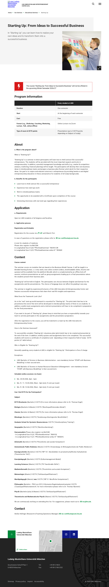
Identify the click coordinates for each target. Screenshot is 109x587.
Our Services (18, 12)
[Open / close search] (93, 4)
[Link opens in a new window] (39, 541)
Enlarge (99, 68)
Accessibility (39, 581)
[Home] (12, 534)
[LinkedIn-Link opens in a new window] (74, 534)
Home (10, 12)
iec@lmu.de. (86, 502)
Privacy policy (21, 581)
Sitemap (11, 581)
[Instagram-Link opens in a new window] (66, 534)
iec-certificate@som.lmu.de (68, 238)
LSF (41, 233)
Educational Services (31, 12)
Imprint (30, 581)
